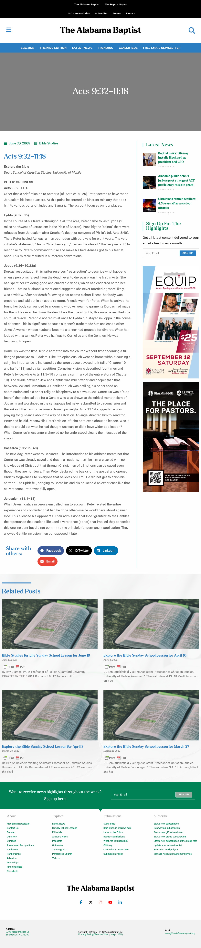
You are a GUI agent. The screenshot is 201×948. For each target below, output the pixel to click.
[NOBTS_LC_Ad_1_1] (171, 437)
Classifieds (128, 47)
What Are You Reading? (115, 841)
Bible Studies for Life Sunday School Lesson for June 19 (46, 655)
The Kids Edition (53, 47)
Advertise (12, 858)
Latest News (82, 47)
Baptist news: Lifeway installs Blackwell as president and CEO (173, 158)
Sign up (188, 253)
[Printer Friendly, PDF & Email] (14, 666)
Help (113, 934)
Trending (105, 47)
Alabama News (60, 836)
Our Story (12, 836)
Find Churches (14, 866)
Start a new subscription (166, 823)
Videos (55, 858)
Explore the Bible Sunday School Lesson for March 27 (146, 746)
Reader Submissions (114, 836)
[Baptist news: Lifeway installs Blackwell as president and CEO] (149, 159)
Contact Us (12, 828)
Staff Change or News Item (117, 828)
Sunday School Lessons (64, 828)
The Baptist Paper (116, 4)
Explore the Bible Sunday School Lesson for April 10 (144, 655)
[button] (192, 30)
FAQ (120, 934)
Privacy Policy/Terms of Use (93, 934)
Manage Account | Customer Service (173, 854)
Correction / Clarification (116, 849)
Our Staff (11, 841)
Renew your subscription (167, 828)
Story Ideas (109, 823)
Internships (13, 862)
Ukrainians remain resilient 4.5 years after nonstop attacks (177, 203)
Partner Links (14, 854)
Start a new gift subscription (168, 832)
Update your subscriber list (168, 845)
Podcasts (57, 841)
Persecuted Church (62, 854)
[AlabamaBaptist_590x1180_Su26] (171, 322)
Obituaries (57, 845)
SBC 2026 (27, 47)
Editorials (57, 832)
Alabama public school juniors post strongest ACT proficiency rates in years (176, 180)
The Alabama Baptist (87, 4)
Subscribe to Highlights (166, 849)
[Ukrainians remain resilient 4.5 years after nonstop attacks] (149, 205)
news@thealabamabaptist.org (180, 933)
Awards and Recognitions (20, 845)
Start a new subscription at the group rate (175, 841)
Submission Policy (113, 854)
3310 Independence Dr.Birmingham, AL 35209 (17, 933)
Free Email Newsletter (161, 47)
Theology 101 (59, 849)
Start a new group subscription (170, 836)
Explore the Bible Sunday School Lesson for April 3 (42, 746)
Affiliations (12, 849)
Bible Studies (48, 143)
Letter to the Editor (113, 832)
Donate (10, 832)
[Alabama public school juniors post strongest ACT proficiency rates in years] (149, 182)
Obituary (107, 845)
